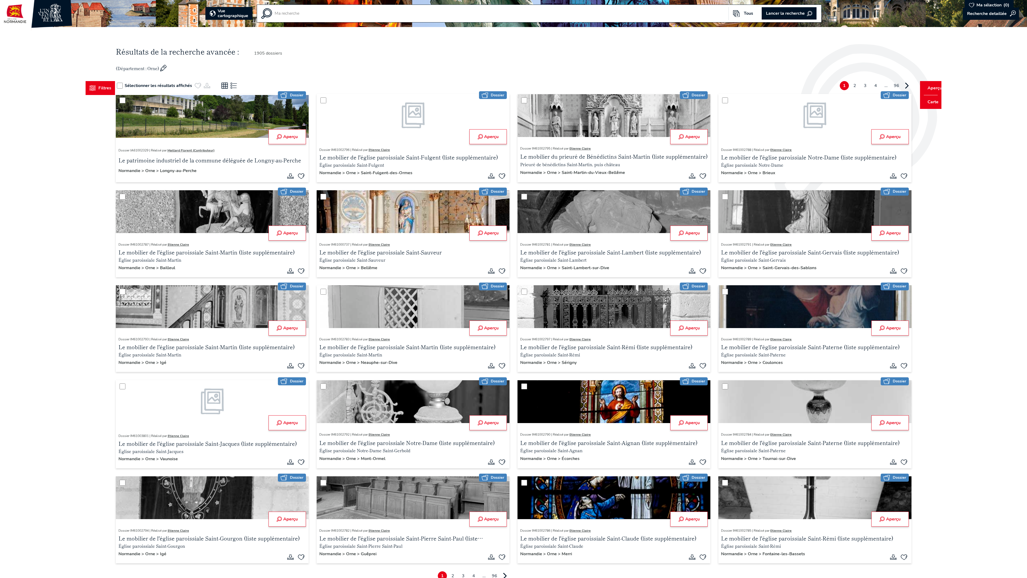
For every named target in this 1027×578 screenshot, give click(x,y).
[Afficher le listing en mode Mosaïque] (235, 85)
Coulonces (768, 363)
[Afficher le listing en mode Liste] (244, 85)
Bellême (374, 268)
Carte (929, 102)
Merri (567, 554)
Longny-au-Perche (188, 171)
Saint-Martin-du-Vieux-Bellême (593, 173)
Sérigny (569, 363)
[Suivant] (896, 85)
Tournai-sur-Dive (774, 459)
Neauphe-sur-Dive (384, 363)
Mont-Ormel (378, 459)
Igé (173, 363)
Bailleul (177, 268)
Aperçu (295, 137)
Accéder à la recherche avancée (991, 13)
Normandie (139, 171)
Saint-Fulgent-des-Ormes (391, 173)
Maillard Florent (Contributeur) (200, 150)
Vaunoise (179, 459)
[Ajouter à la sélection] (306, 176)
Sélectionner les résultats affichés (168, 86)
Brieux (764, 173)
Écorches (571, 459)
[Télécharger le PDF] (295, 176)
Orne (160, 171)
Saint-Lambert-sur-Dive (585, 268)
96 (886, 86)
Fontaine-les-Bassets (779, 554)
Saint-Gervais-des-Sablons (785, 268)
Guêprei (374, 554)
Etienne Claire (384, 150)
